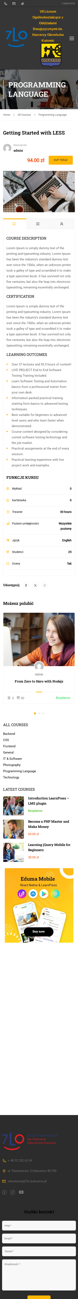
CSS (6, 740)
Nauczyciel (20, 145)
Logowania (68, 3)
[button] (35, 713)
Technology (11, 777)
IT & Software (12, 759)
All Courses (24, 114)
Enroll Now (39, 639)
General (8, 752)
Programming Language (52, 114)
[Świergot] (35, 585)
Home (6, 114)
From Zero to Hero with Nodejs (39, 681)
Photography (12, 765)
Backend (9, 734)
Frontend (9, 746)
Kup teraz (61, 160)
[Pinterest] (45, 585)
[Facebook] (26, 585)
